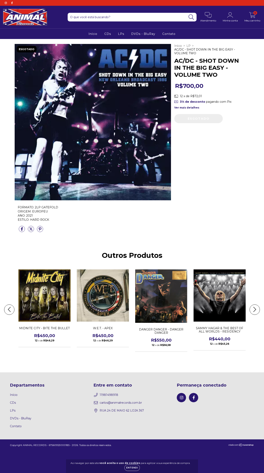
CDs (107, 34)
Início (92, 34)
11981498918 (109, 395)
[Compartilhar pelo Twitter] (31, 230)
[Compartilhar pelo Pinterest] (40, 230)
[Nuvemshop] (241, 445)
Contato (169, 34)
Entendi (132, 467)
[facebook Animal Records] (12, 3)
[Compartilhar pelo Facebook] (22, 230)
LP (188, 46)
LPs (121, 34)
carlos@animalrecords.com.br (121, 403)
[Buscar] (191, 17)
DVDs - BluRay (143, 34)
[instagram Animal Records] (6, 3)
